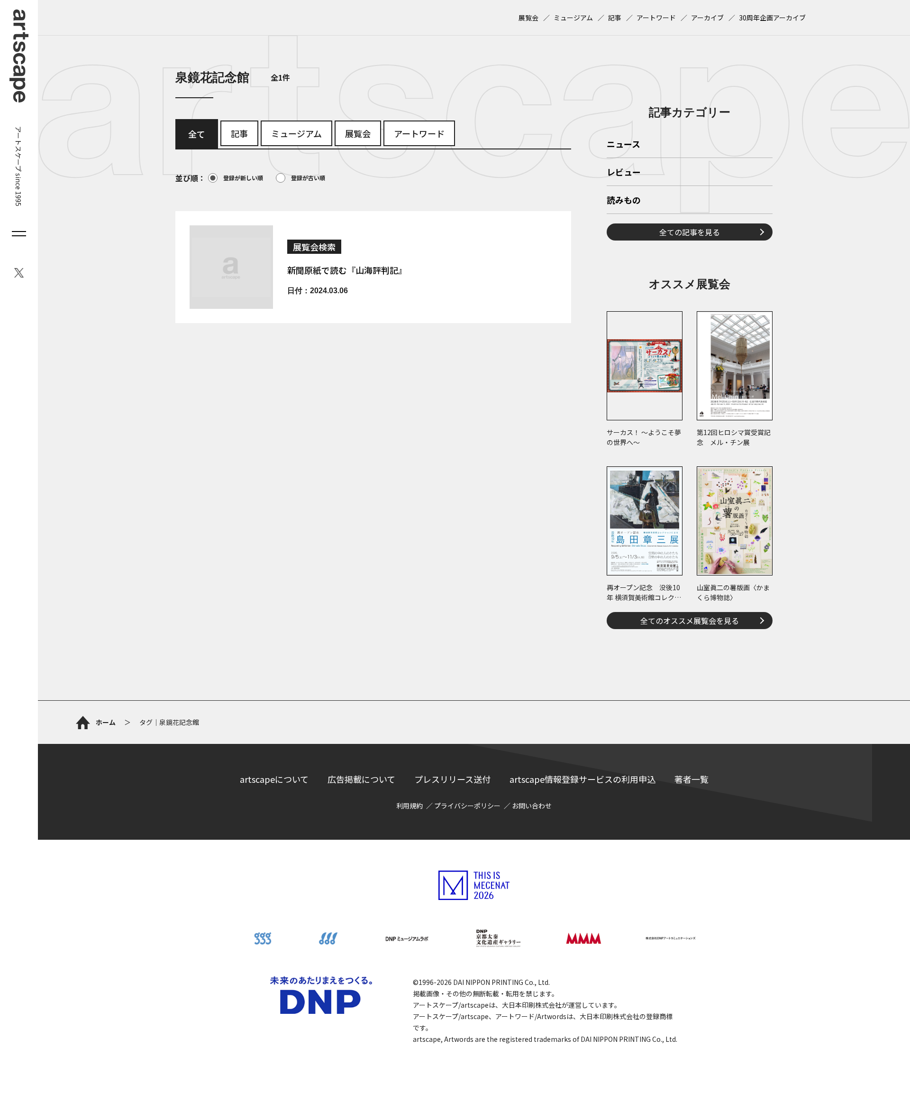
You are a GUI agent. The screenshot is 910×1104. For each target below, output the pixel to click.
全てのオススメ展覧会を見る (689, 620)
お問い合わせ (532, 805)
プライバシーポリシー (467, 805)
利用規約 (409, 805)
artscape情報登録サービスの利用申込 (582, 779)
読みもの (624, 200)
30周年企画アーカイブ (772, 17)
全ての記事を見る (689, 232)
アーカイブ (707, 17)
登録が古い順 (308, 178)
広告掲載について (361, 779)
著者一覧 (691, 779)
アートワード (656, 17)
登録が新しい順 (243, 178)
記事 (614, 17)
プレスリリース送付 (452, 779)
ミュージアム (573, 17)
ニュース (623, 144)
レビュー (624, 172)
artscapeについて (274, 779)
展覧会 (528, 17)
